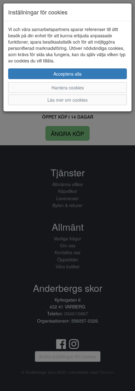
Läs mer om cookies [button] (67, 100)
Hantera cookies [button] (67, 87)
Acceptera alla (67, 74)
